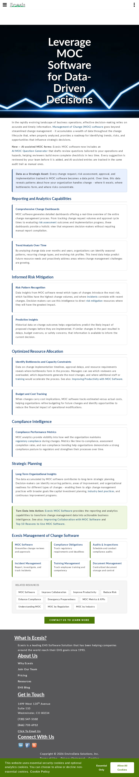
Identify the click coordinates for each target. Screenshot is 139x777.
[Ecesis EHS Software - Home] (17, 4)
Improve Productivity (84, 592)
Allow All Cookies (122, 767)
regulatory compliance (28, 441)
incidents (92, 297)
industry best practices (101, 491)
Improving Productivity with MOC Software (97, 379)
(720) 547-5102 (28, 719)
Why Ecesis (25, 663)
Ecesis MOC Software (58, 511)
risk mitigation (94, 301)
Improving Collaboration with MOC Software (72, 519)
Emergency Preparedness (62, 599)
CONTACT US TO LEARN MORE (69, 620)
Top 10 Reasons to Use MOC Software (40, 524)
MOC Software (26, 592)
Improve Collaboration (54, 592)
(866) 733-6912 (28, 725)
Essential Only (101, 767)
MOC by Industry (85, 607)
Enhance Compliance (29, 599)
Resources (24, 681)
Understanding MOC (29, 607)
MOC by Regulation (58, 607)
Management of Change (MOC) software (78, 127)
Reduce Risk (110, 592)
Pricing (22, 675)
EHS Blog (24, 687)
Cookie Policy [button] (40, 771)
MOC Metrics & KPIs (94, 599)
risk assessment (48, 222)
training (20, 379)
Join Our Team (27, 669)
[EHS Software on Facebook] (28, 745)
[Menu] (5, 5)
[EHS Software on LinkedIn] (21, 745)
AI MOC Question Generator (30, 151)
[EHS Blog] (34, 745)
